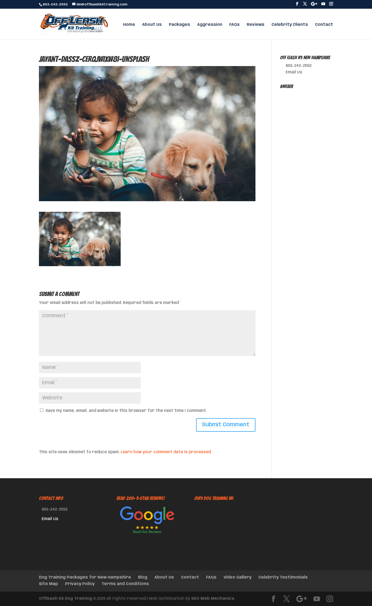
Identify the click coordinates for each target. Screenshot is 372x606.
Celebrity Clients (290, 25)
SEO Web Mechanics (212, 599)
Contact (324, 25)
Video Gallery (237, 577)
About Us (152, 25)
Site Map (48, 584)
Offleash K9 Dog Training (65, 599)
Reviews (255, 25)
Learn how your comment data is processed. (166, 452)
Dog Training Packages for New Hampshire (85, 577)
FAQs (234, 25)
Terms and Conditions (125, 584)
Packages (179, 25)
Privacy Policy (79, 584)
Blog (142, 577)
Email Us (294, 72)
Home (129, 25)
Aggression (209, 25)
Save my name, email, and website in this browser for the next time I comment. (126, 411)
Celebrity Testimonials (283, 577)
